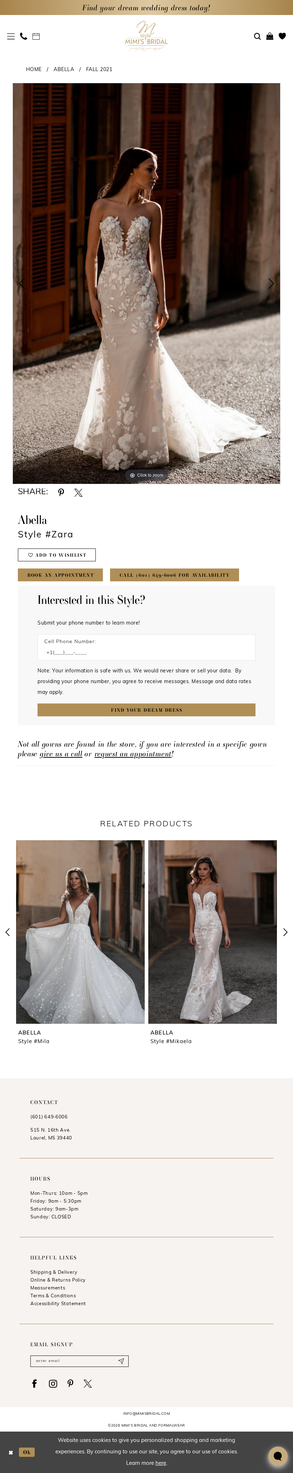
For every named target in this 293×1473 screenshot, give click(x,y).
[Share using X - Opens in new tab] (78, 493)
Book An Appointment (61, 575)
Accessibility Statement (58, 1304)
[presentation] (81, 932)
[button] (11, 36)
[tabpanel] (146, 283)
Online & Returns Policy (58, 1280)
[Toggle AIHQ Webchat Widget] (278, 1456)
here (160, 1463)
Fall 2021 (99, 69)
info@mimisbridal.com (146, 1414)
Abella (64, 69)
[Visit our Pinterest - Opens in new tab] (70, 1383)
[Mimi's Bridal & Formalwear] (146, 35)
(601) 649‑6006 (49, 1117)
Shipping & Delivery (53, 1272)
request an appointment (133, 753)
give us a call (61, 753)
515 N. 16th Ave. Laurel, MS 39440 (51, 1134)
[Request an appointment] (36, 36)
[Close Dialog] (11, 1452)
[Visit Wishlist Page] (282, 36)
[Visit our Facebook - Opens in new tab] (34, 1383)
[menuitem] (11, 36)
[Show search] (258, 36)
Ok (27, 1452)
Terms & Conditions (53, 1296)
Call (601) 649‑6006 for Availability (175, 575)
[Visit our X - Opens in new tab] (88, 1383)
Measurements (47, 1288)
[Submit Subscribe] (121, 1361)
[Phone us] (24, 36)
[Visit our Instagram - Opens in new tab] (53, 1383)
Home (34, 69)
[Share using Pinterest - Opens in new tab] (61, 493)
